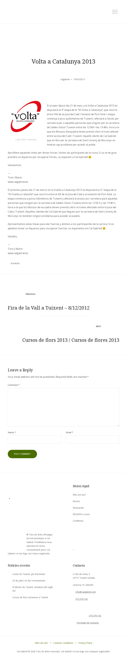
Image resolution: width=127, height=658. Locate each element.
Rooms (76, 501)
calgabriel (65, 79)
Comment (14, 384)
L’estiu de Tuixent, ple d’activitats (28, 574)
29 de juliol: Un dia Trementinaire (28, 580)
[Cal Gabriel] (81, 548)
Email (69, 432)
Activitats (15, 263)
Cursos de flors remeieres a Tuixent (30, 597)
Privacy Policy (85, 642)
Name (12, 432)
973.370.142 (82, 599)
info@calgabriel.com (86, 591)
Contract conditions (63, 642)
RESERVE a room (81, 514)
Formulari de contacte (88, 622)
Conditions (78, 520)
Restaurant (78, 507)
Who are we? (79, 494)
